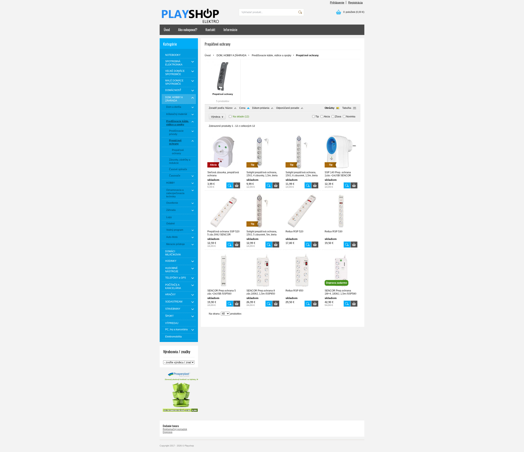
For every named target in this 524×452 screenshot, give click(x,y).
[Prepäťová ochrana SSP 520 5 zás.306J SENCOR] (223, 228)
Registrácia (355, 2)
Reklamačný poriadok (175, 429)
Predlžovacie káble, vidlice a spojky (271, 55)
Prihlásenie (337, 2)
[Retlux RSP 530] (341, 228)
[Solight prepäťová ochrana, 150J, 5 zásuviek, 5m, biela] (262, 228)
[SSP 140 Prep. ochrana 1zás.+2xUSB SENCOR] (341, 169)
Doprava (167, 432)
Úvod (167, 29)
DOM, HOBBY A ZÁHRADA (231, 55)
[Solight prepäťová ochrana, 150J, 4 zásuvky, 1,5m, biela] (262, 169)
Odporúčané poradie (287, 108)
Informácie (230, 29)
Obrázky (329, 108)
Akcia (327, 116)
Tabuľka (346, 108)
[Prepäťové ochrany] (222, 76)
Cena (242, 108)
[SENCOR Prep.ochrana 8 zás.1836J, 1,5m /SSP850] (262, 287)
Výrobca (217, 116)
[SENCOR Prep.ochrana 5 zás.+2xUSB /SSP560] (223, 287)
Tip (317, 116)
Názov (229, 108)
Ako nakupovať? (187, 29)
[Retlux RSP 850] (302, 287)
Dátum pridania (260, 108)
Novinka (350, 116)
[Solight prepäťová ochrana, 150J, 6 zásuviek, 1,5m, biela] (302, 169)
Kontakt (210, 29)
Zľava (338, 116)
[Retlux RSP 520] (302, 228)
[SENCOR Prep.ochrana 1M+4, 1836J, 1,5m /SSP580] (341, 287)
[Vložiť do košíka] (236, 185)
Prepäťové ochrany (222, 94)
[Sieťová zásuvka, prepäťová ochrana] (223, 169)
